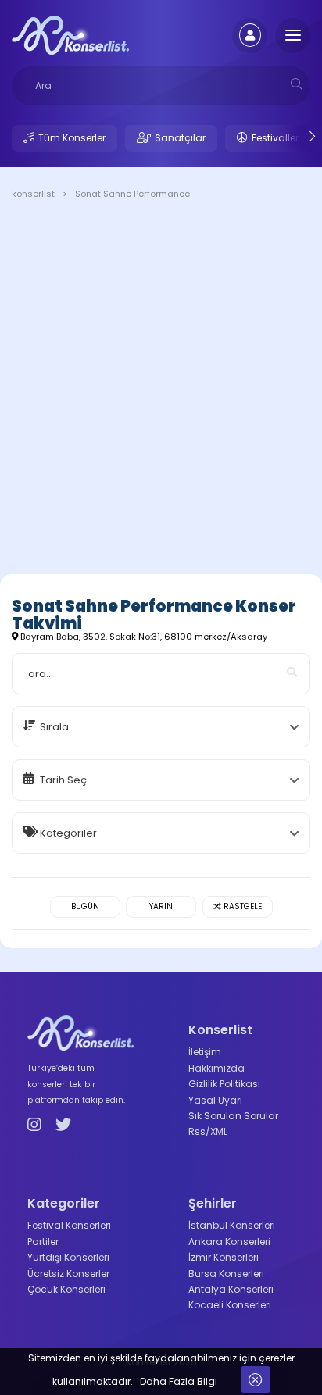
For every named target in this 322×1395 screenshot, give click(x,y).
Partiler (43, 1241)
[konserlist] (70, 34)
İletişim (204, 1051)
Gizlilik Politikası (224, 1083)
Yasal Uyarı (215, 1100)
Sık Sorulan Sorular (233, 1115)
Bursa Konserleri (226, 1273)
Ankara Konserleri (229, 1241)
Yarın (161, 906)
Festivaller (275, 137)
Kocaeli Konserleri (229, 1304)
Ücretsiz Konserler (68, 1273)
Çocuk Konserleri (66, 1289)
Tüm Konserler (72, 137)
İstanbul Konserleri (231, 1225)
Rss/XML (207, 1131)
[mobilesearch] (296, 84)
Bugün (85, 906)
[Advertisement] (161, 390)
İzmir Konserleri (223, 1257)
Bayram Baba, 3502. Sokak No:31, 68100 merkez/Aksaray (142, 636)
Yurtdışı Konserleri (68, 1257)
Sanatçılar (180, 137)
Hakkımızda (216, 1068)
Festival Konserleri (69, 1225)
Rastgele (241, 906)
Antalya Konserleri (231, 1289)
